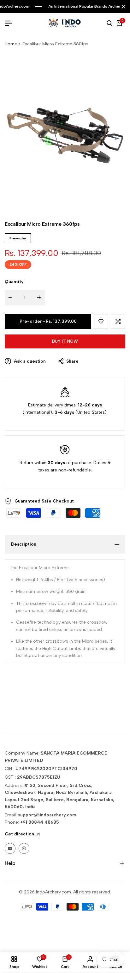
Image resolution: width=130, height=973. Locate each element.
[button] (101, 321)
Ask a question (29, 361)
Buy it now (65, 341)
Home (11, 44)
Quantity (14, 281)
